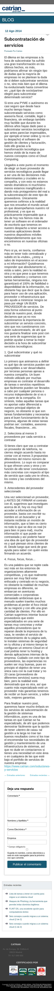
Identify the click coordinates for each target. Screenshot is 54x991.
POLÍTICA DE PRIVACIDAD (42, 984)
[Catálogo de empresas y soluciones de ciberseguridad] (41, 975)
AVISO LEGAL (26, 984)
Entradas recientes (40, 775)
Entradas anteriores (14, 775)
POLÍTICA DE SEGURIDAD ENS (41, 987)
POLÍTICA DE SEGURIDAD (20, 987)
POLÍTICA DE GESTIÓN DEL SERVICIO (37, 986)
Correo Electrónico (16, 829)
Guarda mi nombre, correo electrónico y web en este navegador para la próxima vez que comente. (26, 855)
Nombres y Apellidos (17, 820)
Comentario (13, 796)
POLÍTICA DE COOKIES (14, 986)
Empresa (11, 838)
